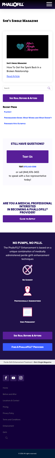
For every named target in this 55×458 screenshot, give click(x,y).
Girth (5, 432)
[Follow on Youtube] (13, 378)
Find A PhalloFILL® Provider (27, 347)
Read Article (13, 76)
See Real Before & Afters (23, 98)
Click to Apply (27, 218)
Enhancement (8, 426)
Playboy (8, 112)
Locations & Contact (11, 401)
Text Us (27, 156)
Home (5, 388)
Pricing (5, 407)
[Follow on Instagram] (21, 378)
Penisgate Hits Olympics (15, 123)
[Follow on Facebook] (6, 378)
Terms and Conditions (11, 420)
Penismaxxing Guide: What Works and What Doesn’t (28, 117)
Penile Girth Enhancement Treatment (18, 362)
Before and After (9, 394)
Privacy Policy (8, 413)
